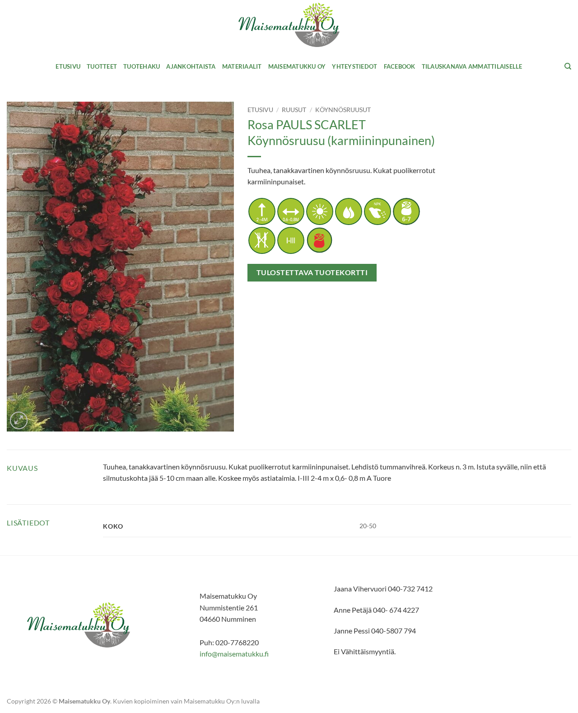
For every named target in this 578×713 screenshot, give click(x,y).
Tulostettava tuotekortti (312, 272)
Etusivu (68, 66)
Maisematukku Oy (297, 66)
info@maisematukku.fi (234, 653)
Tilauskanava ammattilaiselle (472, 66)
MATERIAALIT (242, 66)
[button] (19, 420)
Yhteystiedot (354, 66)
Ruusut (294, 109)
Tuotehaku (141, 66)
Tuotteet (102, 66)
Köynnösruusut (343, 109)
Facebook (399, 66)
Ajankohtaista (190, 66)
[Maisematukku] (289, 25)
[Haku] (567, 66)
